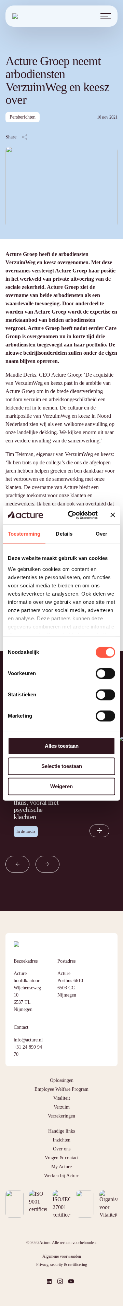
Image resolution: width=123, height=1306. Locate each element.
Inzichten (61, 1140)
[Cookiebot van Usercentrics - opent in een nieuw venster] (72, 515)
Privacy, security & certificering (61, 1264)
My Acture (61, 1166)
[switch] (105, 673)
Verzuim (62, 1107)
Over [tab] (101, 534)
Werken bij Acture (61, 1175)
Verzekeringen (61, 1116)
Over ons (61, 1148)
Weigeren (61, 786)
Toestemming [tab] (24, 534)
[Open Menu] (105, 16)
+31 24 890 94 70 (28, 1051)
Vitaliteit (61, 1098)
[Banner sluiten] (112, 515)
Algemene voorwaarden (61, 1256)
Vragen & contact (62, 1157)
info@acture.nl (28, 1039)
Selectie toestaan (61, 766)
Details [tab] (64, 534)
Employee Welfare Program (61, 1089)
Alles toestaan (62, 746)
